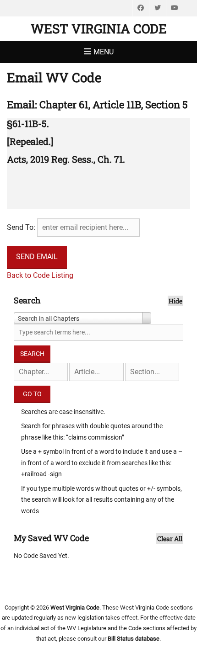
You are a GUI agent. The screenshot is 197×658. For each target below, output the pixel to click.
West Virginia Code (99, 28)
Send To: (21, 227)
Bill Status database (133, 638)
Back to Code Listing (40, 275)
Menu (103, 52)
